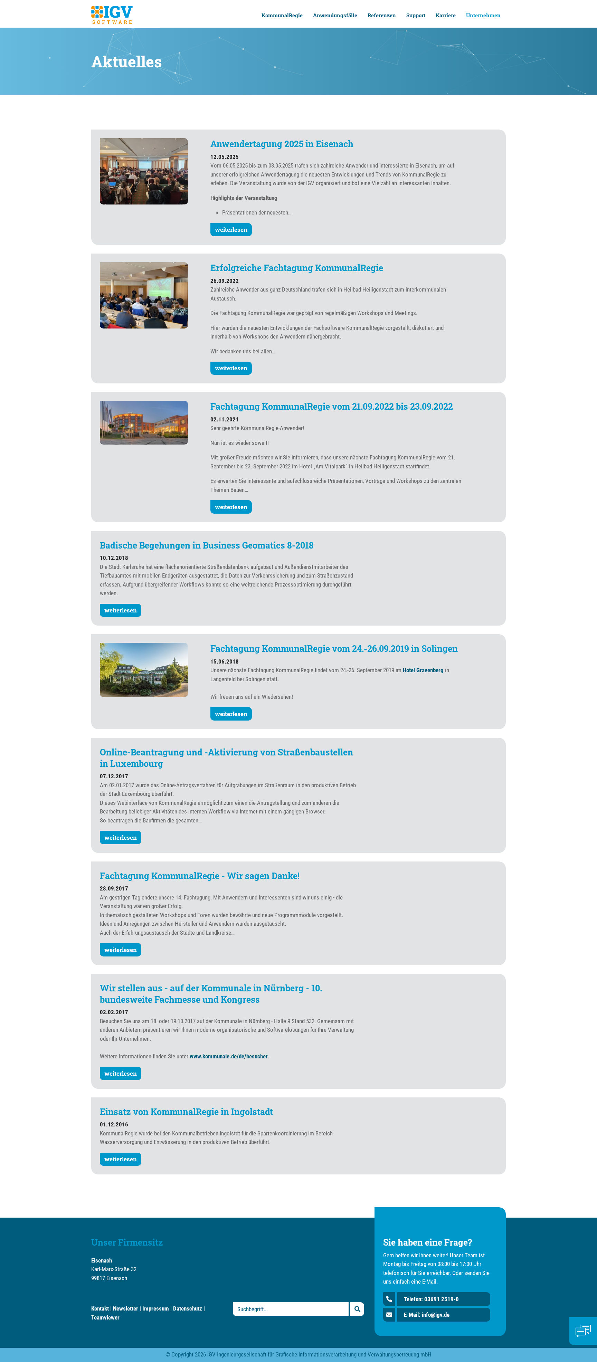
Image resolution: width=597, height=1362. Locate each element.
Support (415, 15)
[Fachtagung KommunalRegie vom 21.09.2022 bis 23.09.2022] (144, 422)
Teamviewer (105, 1317)
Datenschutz (187, 1308)
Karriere (446, 15)
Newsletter (125, 1308)
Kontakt (100, 1308)
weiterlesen (231, 230)
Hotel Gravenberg (423, 670)
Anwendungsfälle (335, 15)
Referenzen (382, 15)
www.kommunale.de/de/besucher (229, 1056)
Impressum (155, 1308)
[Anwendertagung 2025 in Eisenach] (144, 170)
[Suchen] (357, 1309)
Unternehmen (483, 15)
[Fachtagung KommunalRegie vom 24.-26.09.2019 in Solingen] (144, 669)
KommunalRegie (282, 15)
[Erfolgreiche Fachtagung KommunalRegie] (144, 294)
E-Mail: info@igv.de (426, 1314)
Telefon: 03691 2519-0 (431, 1299)
